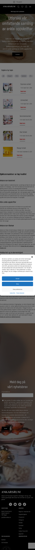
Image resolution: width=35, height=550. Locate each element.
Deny (17, 284)
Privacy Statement (20, 293)
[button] (32, 257)
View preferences (17, 289)
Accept (17, 278)
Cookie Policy (12, 293)
